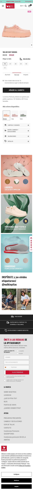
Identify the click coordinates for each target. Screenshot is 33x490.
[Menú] (3, 6)
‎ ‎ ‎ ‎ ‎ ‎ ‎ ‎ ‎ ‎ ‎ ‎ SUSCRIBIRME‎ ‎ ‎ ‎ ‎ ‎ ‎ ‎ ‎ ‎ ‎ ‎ (17, 372)
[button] (31, 244)
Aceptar (16, 486)
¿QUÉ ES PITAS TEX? (10, 398)
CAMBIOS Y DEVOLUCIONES (13, 421)
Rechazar (16, 480)
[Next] (29, 299)
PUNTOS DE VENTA (10, 405)
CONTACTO (7, 428)
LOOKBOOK (7, 395)
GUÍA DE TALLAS (9, 424)
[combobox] (7, 367)
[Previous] (4, 299)
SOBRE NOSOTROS (10, 392)
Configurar (16, 474)
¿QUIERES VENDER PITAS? (12, 408)
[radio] (6, 115)
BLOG (5, 402)
